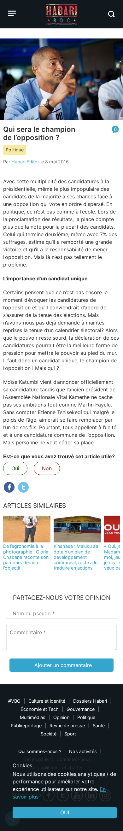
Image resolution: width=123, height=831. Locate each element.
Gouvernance (81, 709)
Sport (70, 733)
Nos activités (83, 751)
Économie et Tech (39, 709)
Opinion (61, 717)
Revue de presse (67, 725)
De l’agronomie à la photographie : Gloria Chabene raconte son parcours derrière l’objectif (26, 557)
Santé (99, 725)
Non (47, 468)
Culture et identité (46, 701)
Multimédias (32, 717)
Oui (15, 468)
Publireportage (26, 725)
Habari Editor (25, 161)
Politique (15, 149)
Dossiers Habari (90, 701)
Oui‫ (64, 812)
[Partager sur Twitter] (23, 487)
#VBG (14, 701)
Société (48, 733)
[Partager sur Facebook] (9, 487)
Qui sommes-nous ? (39, 751)
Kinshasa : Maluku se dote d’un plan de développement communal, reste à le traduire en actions (76, 557)
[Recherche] (111, 14)
